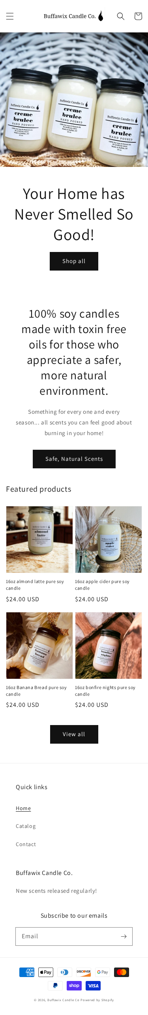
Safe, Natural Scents (74, 458)
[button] (10, 16)
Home (23, 808)
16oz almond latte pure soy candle (35, 584)
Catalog (26, 825)
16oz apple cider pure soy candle (102, 584)
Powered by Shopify (97, 1000)
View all (74, 734)
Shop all (74, 261)
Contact (26, 844)
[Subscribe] (123, 936)
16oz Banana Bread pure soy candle (36, 690)
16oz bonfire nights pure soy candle (105, 690)
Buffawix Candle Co (63, 1000)
